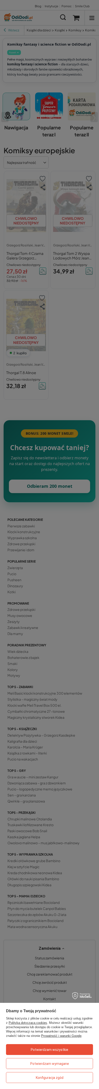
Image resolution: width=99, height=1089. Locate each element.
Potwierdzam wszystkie (49, 1050)
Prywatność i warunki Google (61, 1036)
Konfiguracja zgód (49, 1078)
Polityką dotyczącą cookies (28, 1023)
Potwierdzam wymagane (49, 1064)
